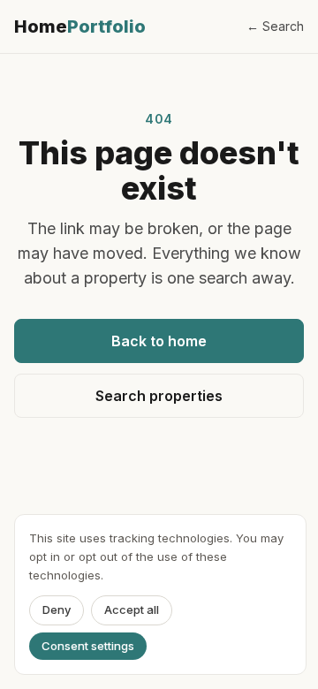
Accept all (131, 609)
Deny (56, 609)
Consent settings (88, 646)
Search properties (159, 396)
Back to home (159, 341)
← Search (275, 26)
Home (80, 26)
